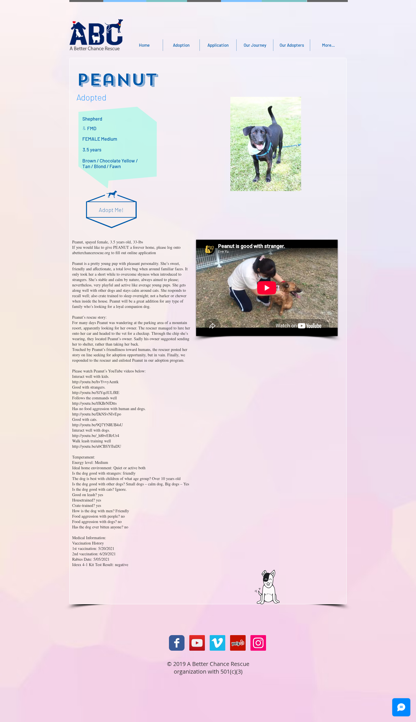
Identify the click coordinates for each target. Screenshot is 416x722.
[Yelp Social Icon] (238, 643)
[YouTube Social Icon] (197, 643)
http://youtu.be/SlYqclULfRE (95, 392)
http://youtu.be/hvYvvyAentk (95, 381)
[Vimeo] (217, 643)
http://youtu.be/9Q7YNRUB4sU (97, 424)
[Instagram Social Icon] (258, 643)
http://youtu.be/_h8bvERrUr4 (95, 435)
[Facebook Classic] (177, 643)
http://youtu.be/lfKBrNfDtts (94, 403)
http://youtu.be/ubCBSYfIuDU (96, 446)
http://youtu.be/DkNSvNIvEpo (96, 414)
